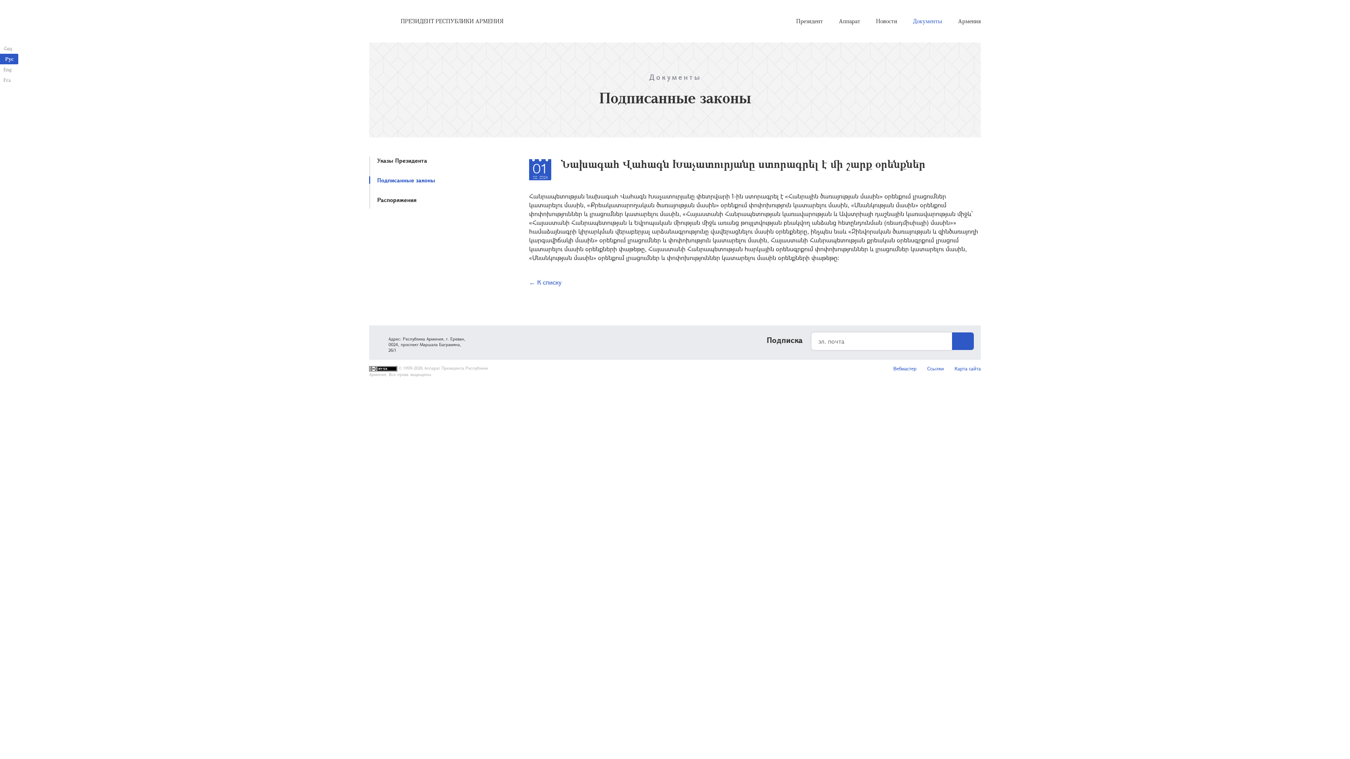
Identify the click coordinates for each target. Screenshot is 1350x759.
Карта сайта (967, 368)
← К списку (545, 282)
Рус (9, 59)
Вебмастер (905, 368)
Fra (7, 80)
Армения (969, 21)
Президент (809, 21)
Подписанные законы (406, 180)
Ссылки (935, 368)
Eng (8, 69)
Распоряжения (397, 199)
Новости (886, 21)
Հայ (8, 48)
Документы (927, 21)
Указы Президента (402, 160)
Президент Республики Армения (452, 21)
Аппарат (849, 21)
